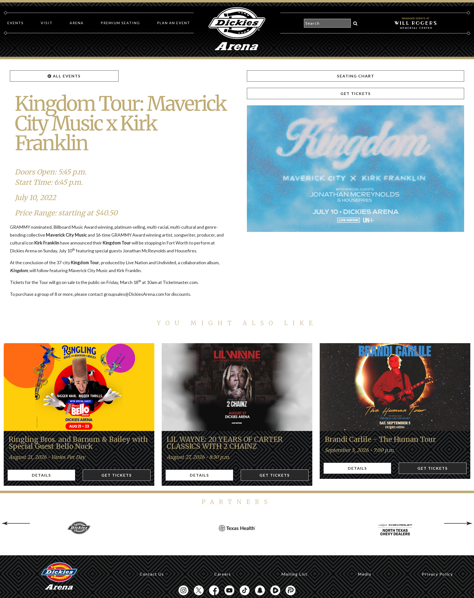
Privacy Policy (437, 574)
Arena (77, 23)
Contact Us (152, 574)
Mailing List (294, 574)
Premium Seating (120, 23)
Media (364, 574)
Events (15, 23)
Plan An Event (173, 23)
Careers (222, 574)
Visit (47, 23)
